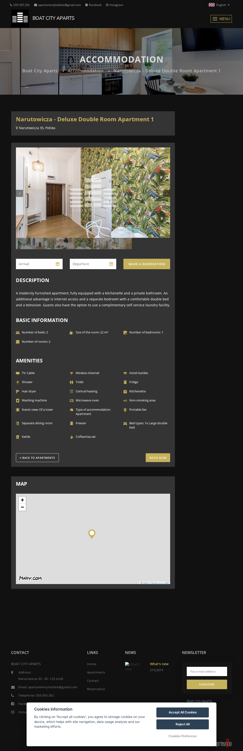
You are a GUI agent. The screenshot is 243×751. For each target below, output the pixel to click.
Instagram (116, 5)
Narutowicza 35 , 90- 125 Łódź (40, 679)
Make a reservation (147, 264)
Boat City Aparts (40, 70)
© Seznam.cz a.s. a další (159, 582)
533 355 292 (21, 5)
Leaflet (145, 582)
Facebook (95, 5)
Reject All (183, 724)
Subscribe (207, 684)
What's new (159, 664)
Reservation (96, 689)
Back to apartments (38, 457)
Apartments (96, 672)
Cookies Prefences (182, 736)
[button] (91, 532)
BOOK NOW (158, 457)
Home (91, 664)
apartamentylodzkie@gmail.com (59, 5)
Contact (93, 680)
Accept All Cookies (183, 712)
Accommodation (86, 70)
